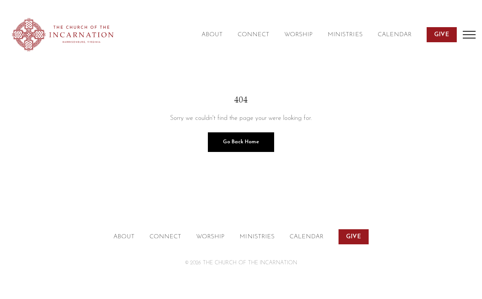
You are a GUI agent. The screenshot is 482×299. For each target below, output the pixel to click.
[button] (469, 34)
